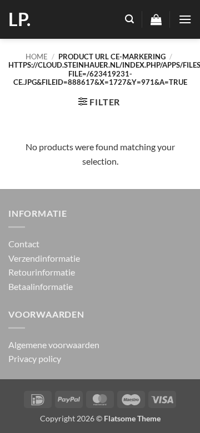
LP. (19, 19)
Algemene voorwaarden (53, 344)
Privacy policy (34, 358)
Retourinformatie (41, 272)
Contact (23, 243)
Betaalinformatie (40, 286)
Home (37, 56)
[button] (129, 19)
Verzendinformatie (44, 258)
